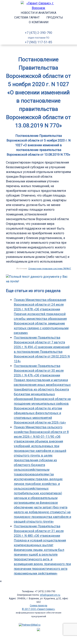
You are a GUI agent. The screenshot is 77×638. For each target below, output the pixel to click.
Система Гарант (27, 17)
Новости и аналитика (38, 13)
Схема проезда (38, 605)
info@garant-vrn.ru (50, 595)
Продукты (54, 17)
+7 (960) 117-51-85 (38, 42)
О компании (38, 22)
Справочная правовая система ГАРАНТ (49, 268)
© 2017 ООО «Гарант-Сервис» (38, 609)
